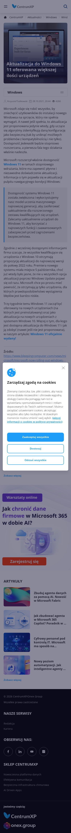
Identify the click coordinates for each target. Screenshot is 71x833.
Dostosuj (35, 448)
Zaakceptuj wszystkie (35, 437)
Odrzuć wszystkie (35, 460)
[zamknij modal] (63, 368)
